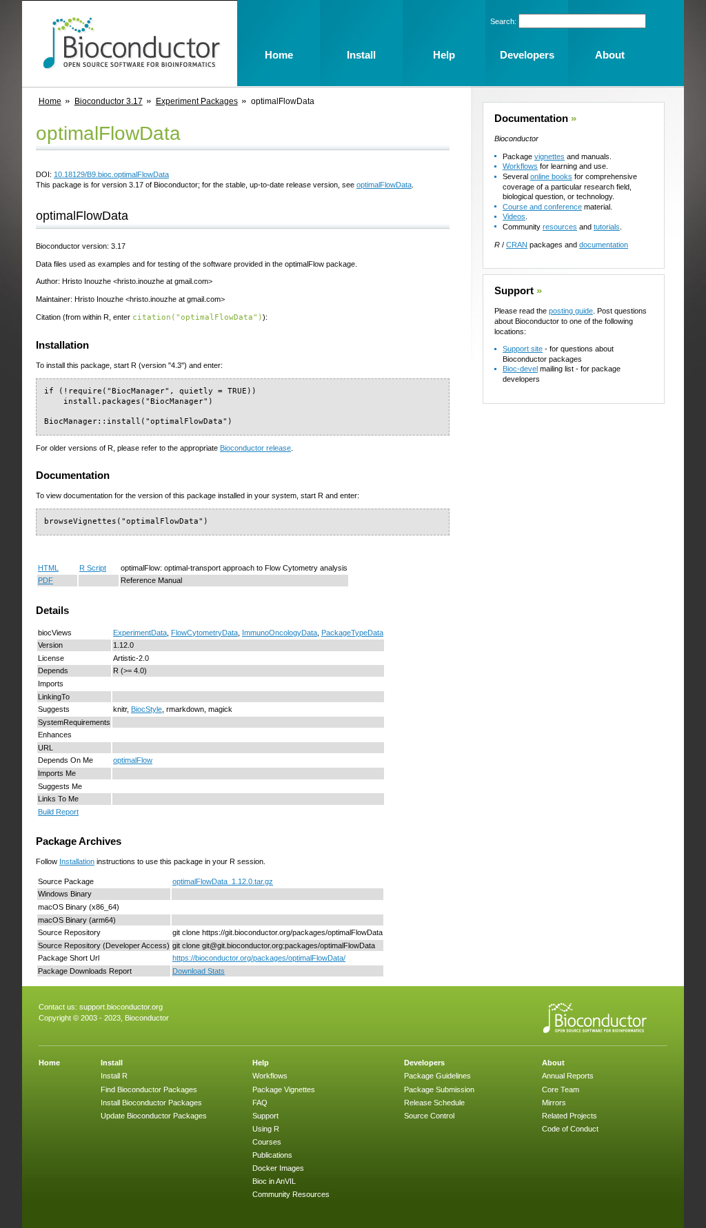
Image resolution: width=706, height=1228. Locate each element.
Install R (114, 1076)
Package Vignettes (283, 1089)
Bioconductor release (255, 448)
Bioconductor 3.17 (108, 101)
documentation (603, 245)
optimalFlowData (384, 185)
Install (112, 1062)
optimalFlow (132, 760)
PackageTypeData (352, 632)
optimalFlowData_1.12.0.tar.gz (222, 881)
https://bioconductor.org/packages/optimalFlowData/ (258, 958)
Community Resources (291, 1194)
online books (551, 176)
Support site (523, 349)
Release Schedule (434, 1102)
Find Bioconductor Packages (149, 1089)
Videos (514, 216)
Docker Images (278, 1168)
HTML (48, 568)
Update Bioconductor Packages (154, 1116)
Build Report (58, 812)
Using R (265, 1129)
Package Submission (439, 1089)
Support (514, 290)
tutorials (607, 227)
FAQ (260, 1102)
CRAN (516, 245)
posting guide (571, 311)
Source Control (429, 1116)
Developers (424, 1062)
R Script (92, 568)
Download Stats (198, 971)
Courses (266, 1142)
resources (560, 227)
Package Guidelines (437, 1076)
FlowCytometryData (204, 632)
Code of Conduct (570, 1129)
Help (260, 1062)
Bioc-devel (520, 369)
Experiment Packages (197, 101)
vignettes (549, 156)
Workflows (520, 166)
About (553, 1062)
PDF (45, 580)
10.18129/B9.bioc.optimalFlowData (111, 174)
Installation (76, 861)
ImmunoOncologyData (279, 632)
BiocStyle (146, 709)
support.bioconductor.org (121, 1007)
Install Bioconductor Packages (151, 1102)
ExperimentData (140, 632)
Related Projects (569, 1116)
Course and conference (542, 207)
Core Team (560, 1089)
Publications (272, 1155)
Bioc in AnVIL (274, 1181)
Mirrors (554, 1102)
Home (50, 101)
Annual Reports (568, 1076)
